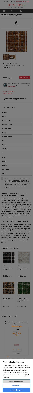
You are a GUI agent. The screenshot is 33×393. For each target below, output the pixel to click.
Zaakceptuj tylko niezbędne (16, 381)
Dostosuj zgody (16, 385)
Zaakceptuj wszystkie (17, 390)
